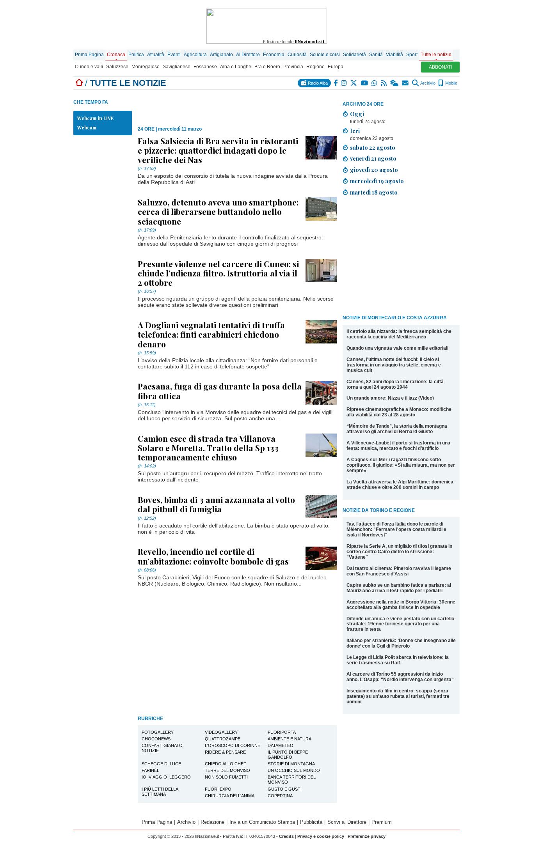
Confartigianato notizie (162, 748)
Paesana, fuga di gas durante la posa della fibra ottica (220, 391)
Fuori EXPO (218, 789)
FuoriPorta (282, 732)
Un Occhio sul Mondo (294, 770)
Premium (381, 822)
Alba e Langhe (235, 66)
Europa (335, 66)
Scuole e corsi (325, 54)
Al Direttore (248, 54)
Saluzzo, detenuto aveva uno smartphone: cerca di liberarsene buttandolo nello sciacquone (218, 211)
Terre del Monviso (227, 770)
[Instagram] (344, 83)
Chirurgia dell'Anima (229, 795)
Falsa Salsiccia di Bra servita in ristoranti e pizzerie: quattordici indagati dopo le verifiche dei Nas (218, 150)
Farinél (150, 770)
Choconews (156, 738)
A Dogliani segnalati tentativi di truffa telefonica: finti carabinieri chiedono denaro (211, 334)
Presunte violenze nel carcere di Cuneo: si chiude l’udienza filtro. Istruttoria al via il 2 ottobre (218, 273)
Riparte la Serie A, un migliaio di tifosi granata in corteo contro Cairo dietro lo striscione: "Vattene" (399, 551)
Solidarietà (354, 54)
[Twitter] (354, 83)
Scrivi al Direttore (346, 822)
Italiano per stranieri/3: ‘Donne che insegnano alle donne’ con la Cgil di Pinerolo (401, 643)
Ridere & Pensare (225, 752)
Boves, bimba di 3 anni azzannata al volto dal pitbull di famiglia (216, 504)
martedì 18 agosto (374, 192)
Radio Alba (317, 83)
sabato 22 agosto (372, 147)
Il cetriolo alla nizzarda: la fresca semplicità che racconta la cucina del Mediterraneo (398, 334)
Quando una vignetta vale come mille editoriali (397, 348)
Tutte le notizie (436, 54)
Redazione (212, 822)
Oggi (357, 114)
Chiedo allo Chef (225, 763)
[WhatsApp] (374, 83)
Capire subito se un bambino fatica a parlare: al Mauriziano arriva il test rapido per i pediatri (398, 587)
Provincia (293, 66)
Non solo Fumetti (226, 777)
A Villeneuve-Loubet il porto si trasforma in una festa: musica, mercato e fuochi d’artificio (398, 445)
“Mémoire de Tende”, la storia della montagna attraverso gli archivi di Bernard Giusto (396, 428)
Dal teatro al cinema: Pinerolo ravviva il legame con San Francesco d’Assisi (398, 571)
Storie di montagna (291, 763)
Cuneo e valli (89, 66)
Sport (412, 54)
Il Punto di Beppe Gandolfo (288, 754)
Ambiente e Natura (289, 738)
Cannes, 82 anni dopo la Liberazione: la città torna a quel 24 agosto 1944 (395, 384)
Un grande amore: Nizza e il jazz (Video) (390, 398)
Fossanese (205, 66)
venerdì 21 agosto (373, 158)
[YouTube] (365, 83)
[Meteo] (394, 83)
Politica (136, 54)
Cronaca (116, 54)
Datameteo (280, 745)
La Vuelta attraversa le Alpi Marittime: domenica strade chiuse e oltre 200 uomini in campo (399, 484)
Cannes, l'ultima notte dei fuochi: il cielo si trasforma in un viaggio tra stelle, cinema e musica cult (393, 365)
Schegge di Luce (161, 763)
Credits (286, 836)
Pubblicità (311, 822)
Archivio (427, 83)
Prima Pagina (89, 54)
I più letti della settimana (160, 792)
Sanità (376, 54)
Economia (273, 54)
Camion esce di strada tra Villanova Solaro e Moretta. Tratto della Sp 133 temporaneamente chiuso (208, 447)
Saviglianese (176, 66)
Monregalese (145, 66)
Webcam (86, 127)
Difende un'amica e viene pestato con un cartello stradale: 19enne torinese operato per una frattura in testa (400, 624)
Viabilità (394, 54)
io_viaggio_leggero (166, 777)
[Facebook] (336, 83)
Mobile (450, 83)
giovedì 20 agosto (374, 169)
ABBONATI (440, 67)
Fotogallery (158, 732)
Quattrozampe (222, 738)
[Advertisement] (401, 257)
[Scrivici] (405, 83)
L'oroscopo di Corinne (232, 745)
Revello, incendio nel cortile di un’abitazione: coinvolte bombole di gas (213, 556)
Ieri (355, 131)
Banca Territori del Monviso (292, 779)
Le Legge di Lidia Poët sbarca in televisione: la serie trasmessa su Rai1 (397, 660)
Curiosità (297, 54)
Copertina (280, 795)
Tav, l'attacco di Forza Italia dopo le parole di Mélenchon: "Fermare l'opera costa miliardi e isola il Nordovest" (396, 529)
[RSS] (384, 83)
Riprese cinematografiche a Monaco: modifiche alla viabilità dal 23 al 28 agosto (398, 412)
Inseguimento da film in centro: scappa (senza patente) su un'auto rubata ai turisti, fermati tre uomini (397, 696)
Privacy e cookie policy (320, 836)
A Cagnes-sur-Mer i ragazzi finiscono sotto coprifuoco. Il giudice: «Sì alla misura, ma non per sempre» (400, 465)
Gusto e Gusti (285, 789)
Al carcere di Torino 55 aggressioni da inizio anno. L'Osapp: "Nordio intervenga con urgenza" (400, 676)
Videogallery (221, 732)
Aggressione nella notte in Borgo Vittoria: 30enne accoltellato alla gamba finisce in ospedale (400, 604)
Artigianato (221, 54)
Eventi (174, 54)
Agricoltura (195, 54)
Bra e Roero (267, 66)
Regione (315, 66)
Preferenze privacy (367, 836)
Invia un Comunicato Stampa (262, 822)
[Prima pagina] (79, 83)
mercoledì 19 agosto (377, 181)
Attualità (155, 54)
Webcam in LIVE (95, 118)
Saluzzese (117, 66)
